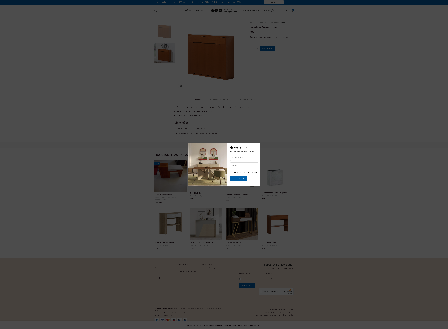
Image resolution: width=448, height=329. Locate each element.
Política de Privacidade (250, 172)
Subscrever (238, 179)
